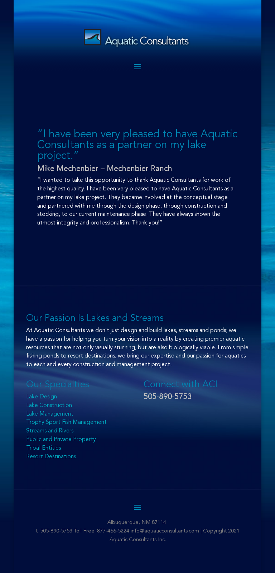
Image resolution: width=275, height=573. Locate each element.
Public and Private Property (61, 439)
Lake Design (41, 397)
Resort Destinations (51, 457)
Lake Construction (49, 405)
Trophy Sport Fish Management (66, 422)
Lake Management (49, 414)
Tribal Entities (43, 448)
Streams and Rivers (49, 431)
